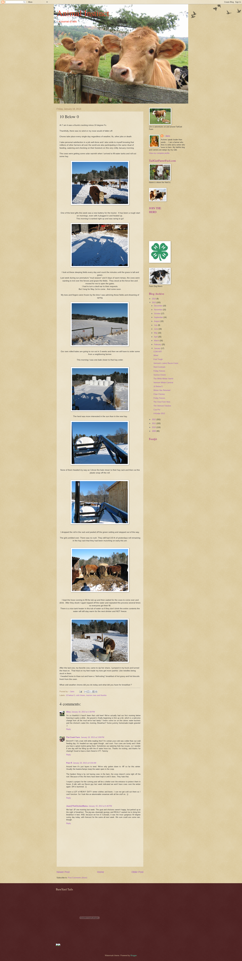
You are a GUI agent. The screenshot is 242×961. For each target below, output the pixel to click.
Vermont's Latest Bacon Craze (165, 363)
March (157, 341)
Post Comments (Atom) (77, 878)
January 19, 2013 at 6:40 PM (100, 806)
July (156, 325)
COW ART (157, 352)
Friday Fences (159, 371)
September (158, 317)
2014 (154, 299)
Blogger (134, 955)
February (158, 344)
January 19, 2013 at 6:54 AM (84, 763)
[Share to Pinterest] (96, 691)
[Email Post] (80, 691)
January (157, 348)
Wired (155, 355)
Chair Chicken (159, 394)
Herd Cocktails (159, 367)
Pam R (69, 763)
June (156, 329)
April (156, 337)
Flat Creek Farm (73, 737)
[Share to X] (90, 691)
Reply (68, 729)
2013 (154, 302)
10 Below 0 (157, 386)
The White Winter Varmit (163, 379)
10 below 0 (70, 695)
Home (100, 872)
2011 (154, 423)
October (157, 313)
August (157, 321)
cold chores (80, 695)
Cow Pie (156, 410)
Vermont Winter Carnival (163, 382)
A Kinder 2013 (159, 413)
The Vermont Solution (162, 406)
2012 (154, 419)
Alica (68, 712)
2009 (154, 431)
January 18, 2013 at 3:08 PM (92, 737)
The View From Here (161, 402)
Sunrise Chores (159, 375)
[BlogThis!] (88, 691)
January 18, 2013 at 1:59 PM (83, 712)
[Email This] (85, 691)
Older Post (137, 872)
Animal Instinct (83, 12)
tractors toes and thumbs (96, 695)
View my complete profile (159, 153)
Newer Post (63, 872)
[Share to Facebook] (93, 691)
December (158, 306)
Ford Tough (158, 359)
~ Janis (167, 136)
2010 (154, 427)
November (158, 310)
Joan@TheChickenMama (77, 806)
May (156, 333)
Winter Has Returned (161, 390)
